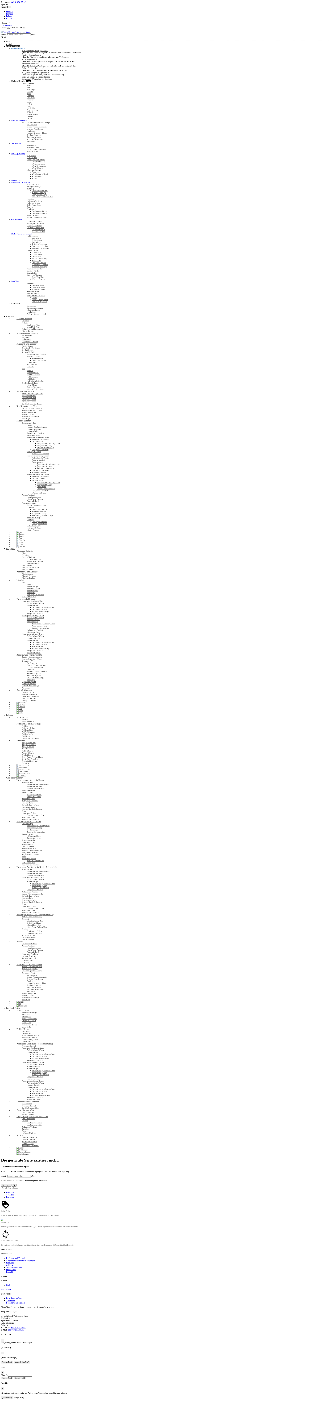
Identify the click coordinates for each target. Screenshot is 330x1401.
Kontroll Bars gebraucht (31, 55)
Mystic (29, 85)
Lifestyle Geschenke (34, 226)
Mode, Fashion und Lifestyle (21, 234)
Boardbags (30, 189)
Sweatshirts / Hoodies (40, 246)
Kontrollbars (26, 340)
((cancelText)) (7, 1362)
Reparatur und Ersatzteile (36, 296)
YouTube (10, 1195)
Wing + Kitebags (33, 215)
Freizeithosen (37, 240)
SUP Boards (31, 156)
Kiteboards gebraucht (30, 64)
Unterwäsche (36, 242)
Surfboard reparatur (34, 137)
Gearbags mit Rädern (39, 211)
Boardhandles (32, 362)
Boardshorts (36, 238)
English (9, 18)
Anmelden (10, 1300)
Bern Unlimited (32, 110)
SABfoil (30, 112)
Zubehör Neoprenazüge (45, 448)
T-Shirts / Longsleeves (40, 244)
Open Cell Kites (38, 285)
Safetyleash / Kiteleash (30, 342)
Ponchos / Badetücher (35, 269)
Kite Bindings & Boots (30, 383)
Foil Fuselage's (32, 377)
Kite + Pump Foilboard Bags (42, 197)
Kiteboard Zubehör (29, 352)
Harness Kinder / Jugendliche (32, 394)
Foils (23, 369)
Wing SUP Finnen (38, 162)
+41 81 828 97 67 (18, 2)
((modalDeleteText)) (22, 1362)
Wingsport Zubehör (29, 700)
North (29, 94)
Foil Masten (31, 379)
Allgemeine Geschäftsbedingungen (20, 1260)
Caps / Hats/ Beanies (34, 275)
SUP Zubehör (32, 158)
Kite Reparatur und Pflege (27, 406)
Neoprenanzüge (37, 441)
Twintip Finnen (37, 358)
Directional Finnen (39, 360)
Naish (29, 106)
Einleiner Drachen (38, 230)
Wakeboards (31, 145)
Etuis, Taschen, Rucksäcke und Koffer (32, 1116)
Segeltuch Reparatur (34, 135)
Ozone (29, 102)
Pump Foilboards (28, 753)
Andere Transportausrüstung (37, 217)
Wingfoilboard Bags (39, 195)
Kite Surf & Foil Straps (35, 389)
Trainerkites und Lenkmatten (32, 329)
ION (28, 87)
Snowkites (30, 283)
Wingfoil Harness (28, 570)
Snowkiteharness (33, 291)
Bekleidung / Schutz (29, 423)
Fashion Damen (32, 250)
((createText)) (20, 1378)
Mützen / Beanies (38, 279)
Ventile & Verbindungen (35, 139)
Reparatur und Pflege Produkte (29, 964)
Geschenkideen (16, 219)
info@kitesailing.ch (16, 1330)
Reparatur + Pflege (28, 661)
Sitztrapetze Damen (29, 400)
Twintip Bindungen (34, 387)
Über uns (10, 1263)
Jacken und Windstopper (41, 248)
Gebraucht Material (18, 48)
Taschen (30, 207)
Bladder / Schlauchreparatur (32, 408)
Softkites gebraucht (29, 59)
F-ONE (29, 104)
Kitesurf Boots (32, 385)
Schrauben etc (32, 365)
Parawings (35, 172)
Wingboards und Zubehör (36, 160)
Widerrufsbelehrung (14, 1267)
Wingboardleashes (38, 164)
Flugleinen (25, 338)
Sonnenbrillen (32, 273)
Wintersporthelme (33, 310)
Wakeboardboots (33, 147)
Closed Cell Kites (38, 287)
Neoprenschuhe (32, 431)
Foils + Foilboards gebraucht (33, 68)
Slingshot (30, 96)
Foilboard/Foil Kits (29, 597)
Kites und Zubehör (24, 319)
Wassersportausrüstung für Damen (30, 780)
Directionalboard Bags (40, 191)
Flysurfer (30, 100)
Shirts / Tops (36, 261)
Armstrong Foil (32, 114)
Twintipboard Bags (39, 193)
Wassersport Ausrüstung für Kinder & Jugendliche (36, 867)
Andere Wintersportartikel (36, 314)
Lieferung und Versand (15, 1258)
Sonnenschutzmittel (29, 958)
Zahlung (9, 1265)
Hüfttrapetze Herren (29, 398)
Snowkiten (15, 281)
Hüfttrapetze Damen (29, 396)
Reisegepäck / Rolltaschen (20, 182)
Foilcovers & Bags (33, 203)
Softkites (25, 323)
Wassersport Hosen (39, 472)
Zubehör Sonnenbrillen (40, 454)
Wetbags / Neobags (34, 187)
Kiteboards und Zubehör (26, 344)
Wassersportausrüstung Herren (38, 474)
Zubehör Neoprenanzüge (46, 489)
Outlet (8, 1285)
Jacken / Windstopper (39, 267)
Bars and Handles (33, 294)
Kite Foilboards (27, 350)
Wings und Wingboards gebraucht (35, 72)
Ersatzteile (25, 962)
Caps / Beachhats (38, 277)
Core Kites (31, 98)
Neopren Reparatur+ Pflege (32, 410)
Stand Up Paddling (18, 154)
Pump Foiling (16, 180)
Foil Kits (30, 371)
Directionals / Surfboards (31, 348)
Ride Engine (31, 90)
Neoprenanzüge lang (44, 446)
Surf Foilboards (27, 751)
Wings (34, 178)
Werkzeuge (31, 141)
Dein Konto (6, 1289)
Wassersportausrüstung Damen (38, 456)
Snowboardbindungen (35, 308)
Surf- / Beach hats (33, 435)
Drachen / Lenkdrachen (35, 228)
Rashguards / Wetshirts (40, 450)
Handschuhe (31, 312)
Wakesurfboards (32, 152)
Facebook (10, 1192)
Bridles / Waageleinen (40, 300)
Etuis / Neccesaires (33, 184)
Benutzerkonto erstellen (15, 1303)
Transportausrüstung (29, 503)
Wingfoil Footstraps (39, 166)
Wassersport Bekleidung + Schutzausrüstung (34, 1044)
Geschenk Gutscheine (34, 222)
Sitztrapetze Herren (29, 402)
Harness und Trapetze (25, 391)
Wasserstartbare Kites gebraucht (35, 51)
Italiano (9, 16)
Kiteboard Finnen (33, 356)
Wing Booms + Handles (40, 174)
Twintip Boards (27, 346)
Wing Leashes (37, 176)
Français (9, 14)
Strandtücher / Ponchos (35, 433)
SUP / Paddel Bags (33, 205)
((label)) (4, 1375)
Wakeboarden (16, 143)
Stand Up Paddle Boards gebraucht (36, 77)
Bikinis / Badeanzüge (39, 259)
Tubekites (25, 321)
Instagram (10, 1197)
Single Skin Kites (38, 289)
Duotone (30, 92)
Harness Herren (27, 834)
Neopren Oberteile (38, 460)
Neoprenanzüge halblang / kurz (48, 443)
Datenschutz (11, 1270)
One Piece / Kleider (39, 263)
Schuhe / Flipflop (33, 271)
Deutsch (9, 11)
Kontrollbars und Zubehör (27, 333)
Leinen (34, 298)
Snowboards (31, 306)
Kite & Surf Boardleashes (36, 354)
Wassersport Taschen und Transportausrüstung (35, 915)
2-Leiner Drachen (38, 232)
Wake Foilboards (28, 749)
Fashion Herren (32, 236)
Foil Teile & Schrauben (35, 381)
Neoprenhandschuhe (34, 429)
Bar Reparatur (27, 335)
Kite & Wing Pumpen (35, 499)
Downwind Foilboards (30, 761)
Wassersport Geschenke (35, 224)
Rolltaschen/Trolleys (34, 201)
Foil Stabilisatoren (33, 375)
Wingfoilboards (37, 168)
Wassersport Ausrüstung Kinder (38, 437)
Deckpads (30, 367)
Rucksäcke (30, 199)
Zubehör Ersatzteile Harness (32, 404)
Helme (29, 425)
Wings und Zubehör (34, 170)
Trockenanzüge (42, 487)
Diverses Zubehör (28, 960)
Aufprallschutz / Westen (40, 439)
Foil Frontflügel (33, 373)
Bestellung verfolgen (14, 1298)
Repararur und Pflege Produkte (29, 655)
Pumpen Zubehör (33, 501)
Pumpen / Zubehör (28, 495)
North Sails (31, 108)
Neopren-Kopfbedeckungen (37, 427)
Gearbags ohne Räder (39, 213)
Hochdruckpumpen (34, 497)
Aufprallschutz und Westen (36, 149)
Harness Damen (27, 793)
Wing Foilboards (28, 747)
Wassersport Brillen (34, 452)
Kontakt (9, 1272)
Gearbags (30, 209)
